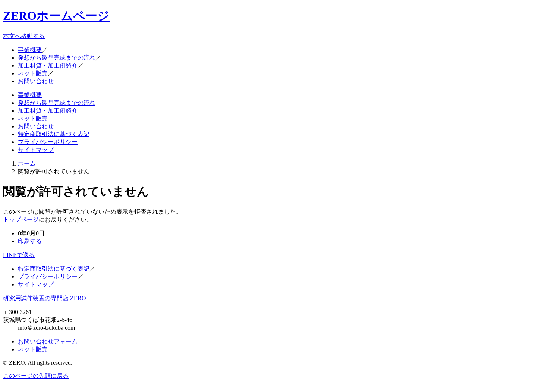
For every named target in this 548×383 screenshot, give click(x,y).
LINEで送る (19, 255)
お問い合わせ (36, 81)
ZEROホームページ (56, 15)
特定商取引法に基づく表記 (53, 134)
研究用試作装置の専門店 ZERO (44, 298)
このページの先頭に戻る (36, 376)
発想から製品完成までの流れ (56, 57)
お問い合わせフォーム (48, 341)
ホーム (27, 163)
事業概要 (30, 50)
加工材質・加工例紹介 (48, 65)
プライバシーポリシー (48, 142)
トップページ (21, 219)
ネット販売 (33, 73)
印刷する (30, 241)
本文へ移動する (24, 36)
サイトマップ (36, 150)
